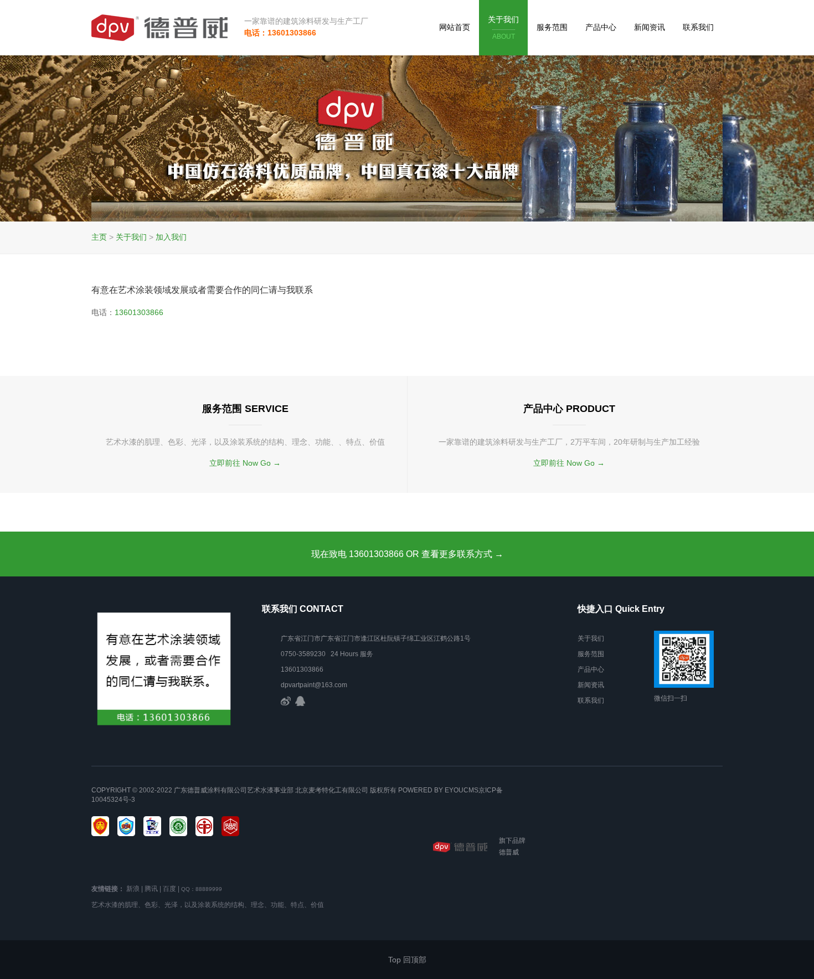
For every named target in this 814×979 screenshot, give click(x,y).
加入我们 (171, 237)
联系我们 (698, 27)
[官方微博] (286, 700)
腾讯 (151, 889)
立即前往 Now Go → (245, 462)
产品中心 (600, 27)
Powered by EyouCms (437, 790)
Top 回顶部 (407, 959)
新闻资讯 (649, 27)
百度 (169, 889)
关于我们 (503, 27)
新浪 (133, 889)
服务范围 (552, 27)
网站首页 (454, 27)
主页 (99, 237)
